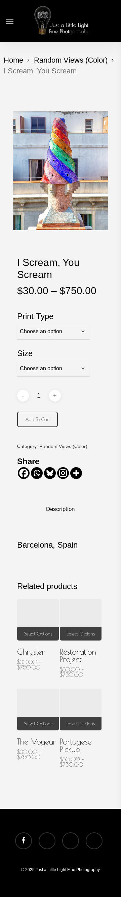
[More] (76, 473)
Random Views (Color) (71, 60)
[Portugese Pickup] (81, 709)
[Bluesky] (50, 473)
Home (13, 60)
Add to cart (37, 419)
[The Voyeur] (38, 709)
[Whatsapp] (37, 473)
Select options (38, 633)
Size (25, 353)
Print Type (35, 316)
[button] (9, 21)
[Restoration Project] (81, 620)
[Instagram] (63, 473)
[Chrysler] (38, 620)
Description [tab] (60, 509)
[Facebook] (24, 473)
